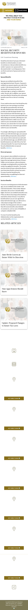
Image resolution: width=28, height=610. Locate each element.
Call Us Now (8, 10)
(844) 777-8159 (14, 358)
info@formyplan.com (14, 368)
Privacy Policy (14, 605)
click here (9, 148)
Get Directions (13, 398)
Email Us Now (23, 10)
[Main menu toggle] (24, 3)
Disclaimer (14, 606)
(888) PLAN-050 (12, 354)
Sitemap (20, 605)
